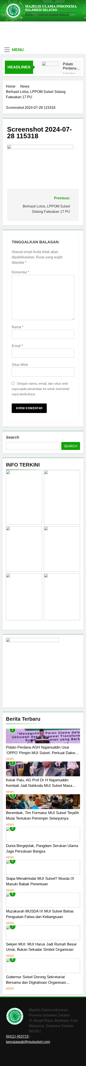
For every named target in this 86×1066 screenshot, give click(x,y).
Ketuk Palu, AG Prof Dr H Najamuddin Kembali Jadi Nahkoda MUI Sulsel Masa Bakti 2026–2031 (39, 785)
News (10, 759)
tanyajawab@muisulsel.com (28, 1042)
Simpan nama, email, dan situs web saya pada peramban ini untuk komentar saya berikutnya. (40, 389)
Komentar (20, 272)
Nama (17, 327)
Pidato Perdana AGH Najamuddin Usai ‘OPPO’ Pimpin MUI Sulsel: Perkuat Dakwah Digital (72, 66)
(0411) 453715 (17, 1036)
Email (17, 346)
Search (12, 437)
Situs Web (20, 365)
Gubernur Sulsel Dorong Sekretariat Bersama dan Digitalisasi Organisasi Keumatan (36, 982)
